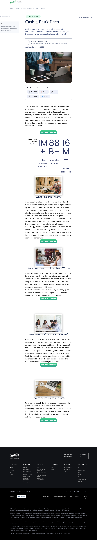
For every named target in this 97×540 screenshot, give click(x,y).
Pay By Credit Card (41, 475)
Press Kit (26, 469)
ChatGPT (34, 92)
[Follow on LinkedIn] (74, 491)
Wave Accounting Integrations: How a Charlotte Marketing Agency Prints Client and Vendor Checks (86, 48)
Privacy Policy (27, 474)
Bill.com (80, 481)
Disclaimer (46, 496)
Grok (55, 92)
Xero (79, 472)
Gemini (46, 96)
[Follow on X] (66, 491)
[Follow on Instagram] (78, 491)
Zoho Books (82, 477)
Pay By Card (68, 467)
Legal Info (26, 476)
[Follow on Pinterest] (85, 491)
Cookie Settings (26, 479)
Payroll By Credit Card (40, 479)
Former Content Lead (39, 41)
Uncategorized (27, 8)
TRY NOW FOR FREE (48, 132)
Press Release (27, 471)
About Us (26, 467)
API (65, 471)
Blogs (18, 8)
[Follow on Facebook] (82, 491)
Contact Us (83, 456)
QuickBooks (82, 470)
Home (11, 8)
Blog (52, 467)
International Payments (41, 470)
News (11, 472)
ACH (38, 467)
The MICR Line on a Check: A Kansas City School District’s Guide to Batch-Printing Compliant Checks (87, 25)
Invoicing (67, 469)
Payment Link (41, 473)
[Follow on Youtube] (70, 491)
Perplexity (34, 96)
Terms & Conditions (60, 496)
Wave (89, 55)
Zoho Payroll (82, 479)
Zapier (80, 474)
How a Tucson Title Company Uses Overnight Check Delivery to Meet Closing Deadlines (86, 69)
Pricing (12, 470)
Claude (45, 92)
